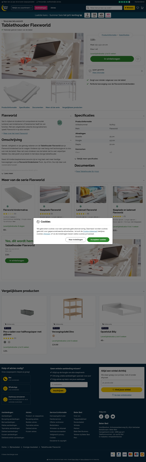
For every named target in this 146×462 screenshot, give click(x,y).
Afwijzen (46, 234)
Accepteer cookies (98, 240)
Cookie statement (90, 231)
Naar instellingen (76, 240)
